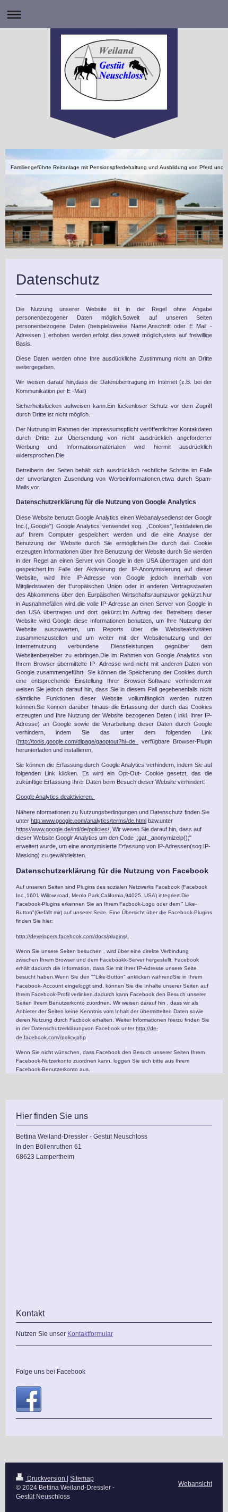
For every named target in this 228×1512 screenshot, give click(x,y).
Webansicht (195, 1484)
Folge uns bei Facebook (50, 1371)
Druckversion (46, 1478)
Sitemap (82, 1478)
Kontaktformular (90, 1334)
